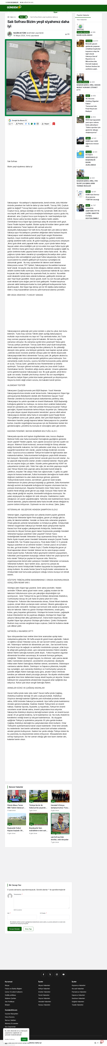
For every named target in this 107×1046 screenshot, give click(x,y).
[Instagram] (56, 974)
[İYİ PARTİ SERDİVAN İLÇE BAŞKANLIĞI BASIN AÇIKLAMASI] (88, 158)
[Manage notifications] (102, 1041)
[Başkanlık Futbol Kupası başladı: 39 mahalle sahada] (16, 828)
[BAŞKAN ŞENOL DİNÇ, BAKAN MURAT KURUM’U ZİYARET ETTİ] (88, 82)
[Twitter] (50, 974)
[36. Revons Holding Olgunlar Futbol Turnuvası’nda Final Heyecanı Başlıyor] (88, 103)
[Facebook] (43, 974)
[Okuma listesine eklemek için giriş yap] (53, 123)
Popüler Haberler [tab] (83, 15)
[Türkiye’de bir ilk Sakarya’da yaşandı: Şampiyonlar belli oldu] (38, 800)
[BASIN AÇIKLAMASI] (88, 30)
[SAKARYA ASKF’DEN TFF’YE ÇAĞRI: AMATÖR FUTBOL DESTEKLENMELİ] (88, 211)
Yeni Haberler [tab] (82, 20)
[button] (26, 16)
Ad (9, 913)
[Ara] (9, 17)
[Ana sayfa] (8, 12)
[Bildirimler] (14, 17)
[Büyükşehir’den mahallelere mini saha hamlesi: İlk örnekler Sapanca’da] (38, 828)
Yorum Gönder (14, 929)
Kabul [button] (24, 1039)
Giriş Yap (28, 929)
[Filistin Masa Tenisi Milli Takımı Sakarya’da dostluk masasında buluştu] (16, 800)
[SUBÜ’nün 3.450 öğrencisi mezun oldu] (88, 142)
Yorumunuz (18, 894)
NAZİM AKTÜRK (19, 33)
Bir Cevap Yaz (15, 885)
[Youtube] (63, 974)
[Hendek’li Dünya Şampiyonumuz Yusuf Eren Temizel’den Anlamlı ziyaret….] (60, 800)
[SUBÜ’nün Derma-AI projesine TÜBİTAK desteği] (88, 195)
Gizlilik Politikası (10, 1039)
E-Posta (43, 913)
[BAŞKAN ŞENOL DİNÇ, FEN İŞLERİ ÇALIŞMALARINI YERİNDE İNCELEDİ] (88, 178)
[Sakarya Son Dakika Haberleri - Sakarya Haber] (14, 7)
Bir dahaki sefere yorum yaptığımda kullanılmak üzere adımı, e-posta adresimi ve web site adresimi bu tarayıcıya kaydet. (37, 922)
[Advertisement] (38, 143)
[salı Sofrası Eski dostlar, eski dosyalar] (60, 828)
